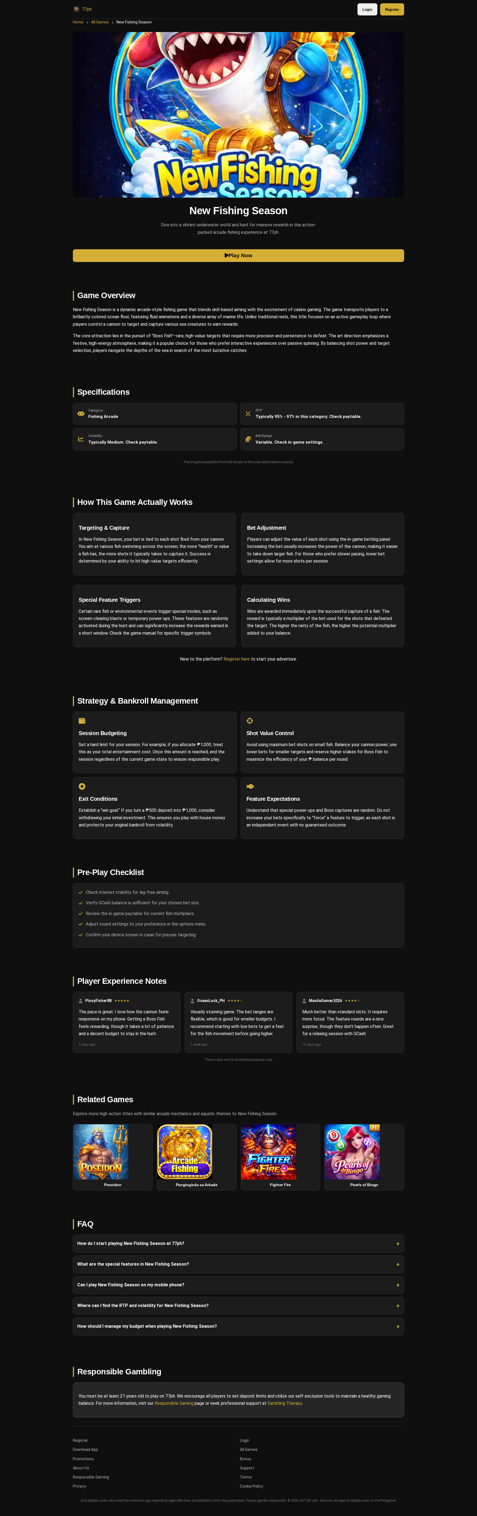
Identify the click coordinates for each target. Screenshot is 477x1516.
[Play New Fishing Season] (238, 115)
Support (247, 1468)
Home (78, 22)
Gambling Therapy (284, 1403)
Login (367, 9)
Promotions (83, 1459)
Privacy (79, 1486)
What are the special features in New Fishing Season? (133, 1264)
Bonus (245, 1459)
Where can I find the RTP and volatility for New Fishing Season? (143, 1305)
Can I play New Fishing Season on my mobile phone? (130, 1284)
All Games (100, 22)
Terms (246, 1477)
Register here (237, 659)
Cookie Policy (251, 1486)
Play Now (240, 255)
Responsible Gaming (174, 1403)
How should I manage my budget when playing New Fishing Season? (147, 1326)
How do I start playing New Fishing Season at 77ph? (130, 1243)
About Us (81, 1468)
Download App (85, 1449)
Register (392, 9)
